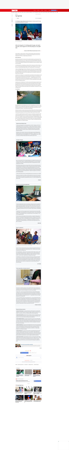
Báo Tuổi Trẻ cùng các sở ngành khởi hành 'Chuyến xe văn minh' (20, 376)
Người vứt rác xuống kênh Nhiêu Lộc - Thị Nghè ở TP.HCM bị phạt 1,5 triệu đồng (37, 393)
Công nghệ (30, 12)
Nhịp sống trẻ (36, 12)
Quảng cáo (45, 10)
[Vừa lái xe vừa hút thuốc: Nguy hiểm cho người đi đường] (19, 389)
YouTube (38, 10)
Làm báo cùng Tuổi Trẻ (21, 364)
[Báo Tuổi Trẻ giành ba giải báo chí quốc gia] (28, 371)
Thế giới (22, 12)
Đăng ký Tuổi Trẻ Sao (54, 10)
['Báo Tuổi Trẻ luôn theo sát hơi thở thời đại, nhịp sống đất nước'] (37, 371)
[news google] (38, 18)
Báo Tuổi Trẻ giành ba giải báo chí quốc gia (28, 375)
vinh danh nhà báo (36, 364)
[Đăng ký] (37, 381)
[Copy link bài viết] (34, 352)
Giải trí (41, 12)
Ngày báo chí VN (31, 364)
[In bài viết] (12, 25)
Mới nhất (14, 12)
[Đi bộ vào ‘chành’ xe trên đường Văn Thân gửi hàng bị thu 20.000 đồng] (19, 397)
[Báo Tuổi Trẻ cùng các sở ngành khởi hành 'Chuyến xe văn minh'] (20, 371)
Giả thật (53, 12)
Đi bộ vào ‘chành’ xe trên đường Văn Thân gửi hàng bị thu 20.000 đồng (19, 401)
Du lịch (34, 12)
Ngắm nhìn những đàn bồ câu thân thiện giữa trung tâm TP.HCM (28, 393)
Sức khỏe (51, 12)
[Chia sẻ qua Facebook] (32, 352)
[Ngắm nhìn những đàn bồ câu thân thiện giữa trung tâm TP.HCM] (28, 389)
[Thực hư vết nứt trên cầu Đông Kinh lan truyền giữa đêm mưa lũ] (28, 397)
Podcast (35, 10)
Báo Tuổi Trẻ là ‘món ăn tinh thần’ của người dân (27, 344)
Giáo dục (46, 12)
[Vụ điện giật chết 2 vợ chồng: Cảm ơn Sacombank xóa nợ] (37, 397)
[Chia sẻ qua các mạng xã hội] (35, 352)
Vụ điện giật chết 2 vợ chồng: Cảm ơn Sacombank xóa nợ (37, 401)
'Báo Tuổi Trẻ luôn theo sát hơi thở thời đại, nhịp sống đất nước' (36, 376)
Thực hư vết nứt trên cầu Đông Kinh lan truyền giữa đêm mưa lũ (28, 401)
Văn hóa (39, 12)
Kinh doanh (27, 12)
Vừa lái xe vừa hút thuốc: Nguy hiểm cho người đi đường (19, 392)
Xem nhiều (16, 12)
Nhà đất (48, 12)
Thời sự (20, 12)
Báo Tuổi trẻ (26, 364)
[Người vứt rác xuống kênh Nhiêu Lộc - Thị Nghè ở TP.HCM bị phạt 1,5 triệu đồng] (37, 389)
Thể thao (44, 12)
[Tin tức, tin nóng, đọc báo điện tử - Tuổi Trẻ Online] (15, 10)
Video (18, 12)
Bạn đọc (56, 12)
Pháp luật (25, 12)
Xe (32, 12)
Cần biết (42, 10)
